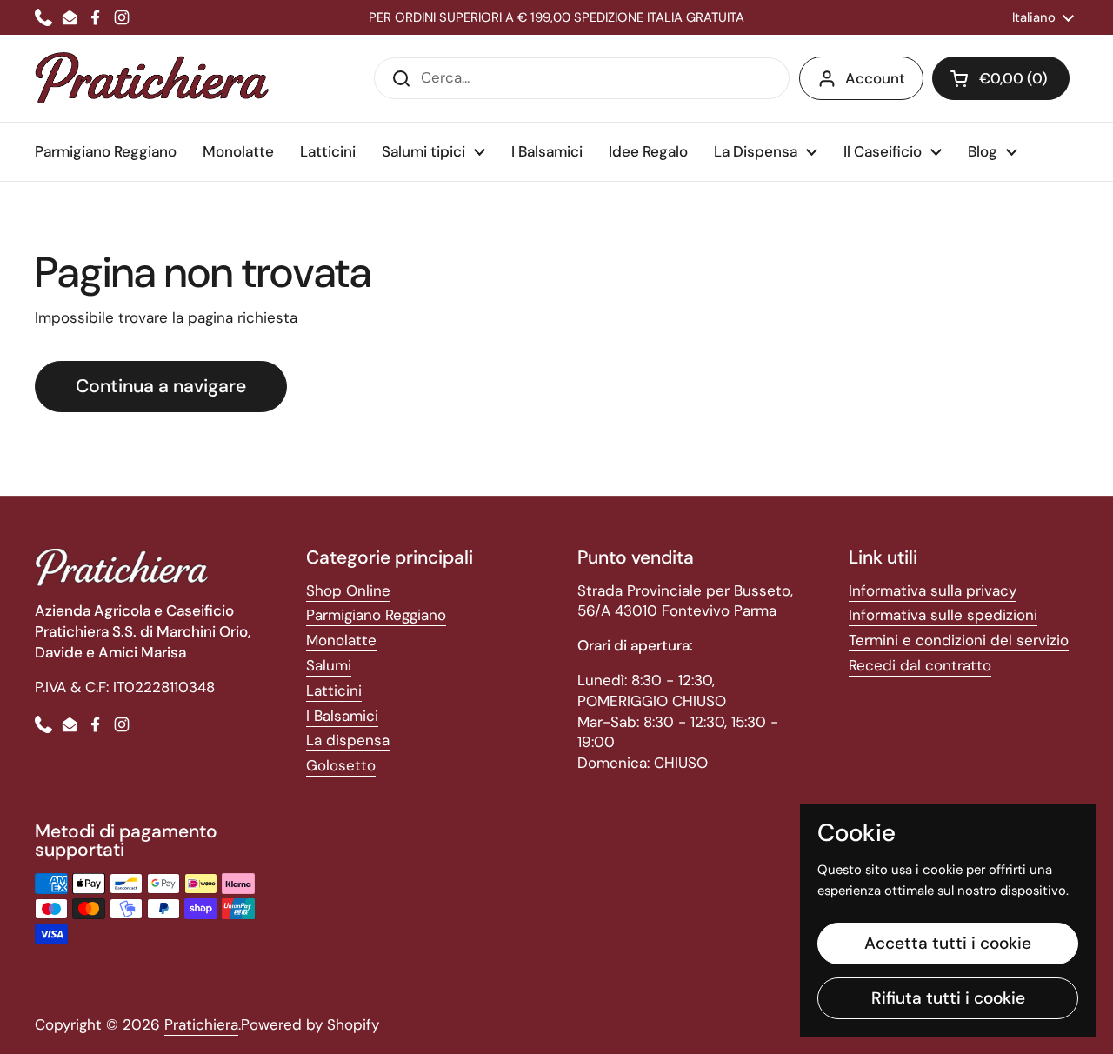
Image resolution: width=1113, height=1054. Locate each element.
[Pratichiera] (152, 78)
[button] (1001, 78)
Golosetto (341, 765)
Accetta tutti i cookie (947, 943)
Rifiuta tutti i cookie (948, 998)
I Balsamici (342, 715)
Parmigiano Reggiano (376, 614)
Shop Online (348, 590)
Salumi (328, 665)
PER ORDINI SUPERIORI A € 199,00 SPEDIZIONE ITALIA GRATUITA (556, 17)
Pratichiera (201, 1024)
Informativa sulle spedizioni (943, 614)
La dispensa (348, 740)
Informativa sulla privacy (932, 590)
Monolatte (341, 640)
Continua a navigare (161, 386)
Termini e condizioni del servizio (959, 640)
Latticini (334, 690)
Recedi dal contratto (920, 665)
